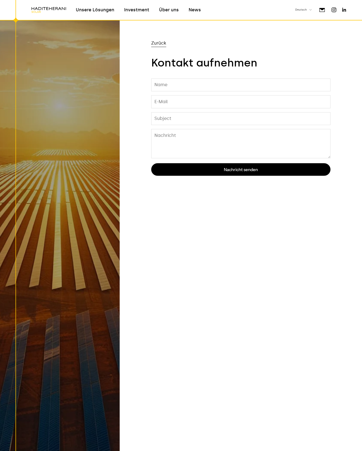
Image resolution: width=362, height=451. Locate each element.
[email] (322, 10)
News (195, 10)
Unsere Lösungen (95, 10)
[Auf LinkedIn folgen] (344, 10)
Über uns (169, 10)
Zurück (158, 43)
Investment (136, 10)
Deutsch (301, 9)
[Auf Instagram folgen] (334, 10)
